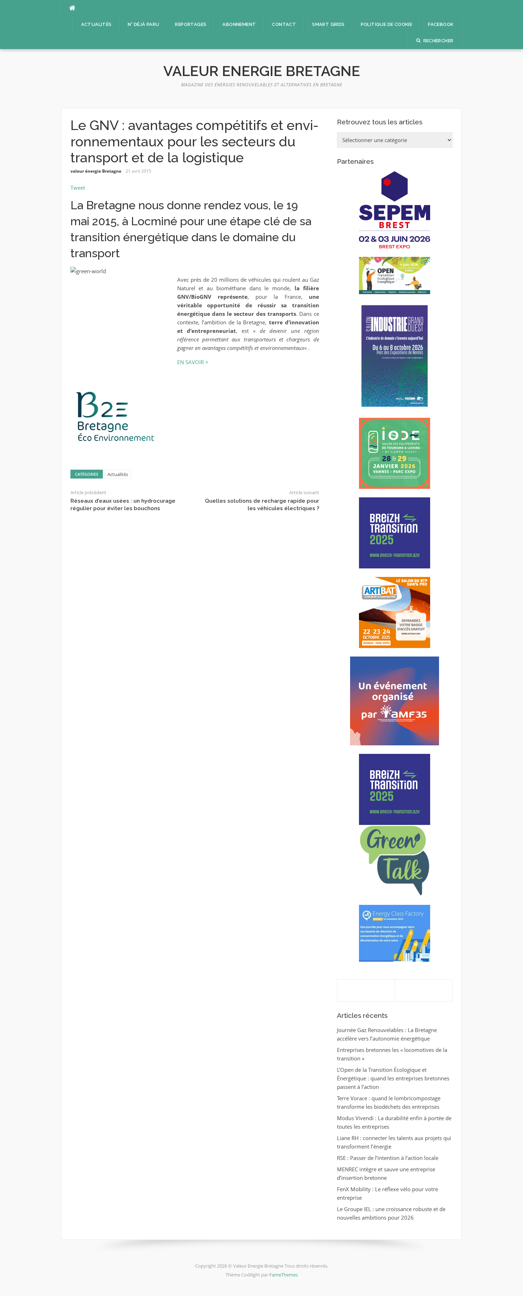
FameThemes (283, 1274)
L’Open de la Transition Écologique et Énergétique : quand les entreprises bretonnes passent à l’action (393, 1078)
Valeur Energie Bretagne (261, 71)
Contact (284, 24)
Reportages (190, 24)
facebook (440, 24)
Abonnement (239, 24)
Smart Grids (328, 24)
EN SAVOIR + (192, 362)
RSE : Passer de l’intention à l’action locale (387, 1157)
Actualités (96, 24)
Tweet (77, 187)
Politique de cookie (386, 24)
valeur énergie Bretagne (95, 171)
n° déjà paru (143, 24)
